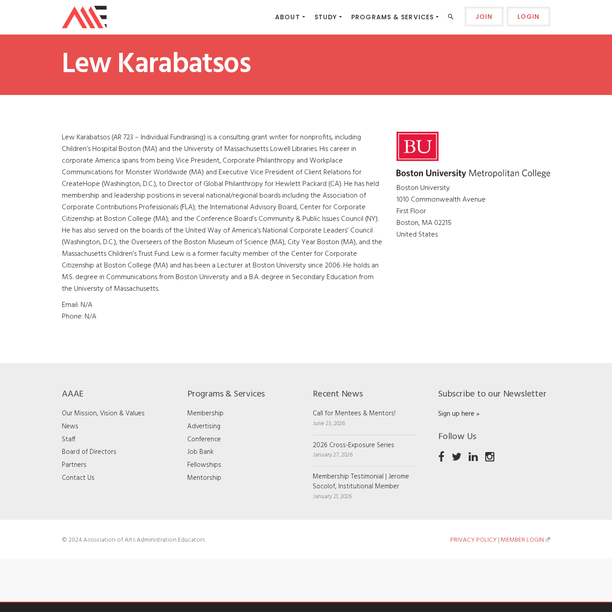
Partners (74, 465)
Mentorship (204, 478)
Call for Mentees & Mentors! (354, 413)
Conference (204, 439)
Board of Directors (89, 452)
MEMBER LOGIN (522, 540)
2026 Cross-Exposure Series (353, 445)
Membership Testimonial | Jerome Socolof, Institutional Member (361, 481)
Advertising (203, 426)
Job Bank (200, 452)
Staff (68, 439)
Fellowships (204, 465)
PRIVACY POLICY (473, 540)
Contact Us (78, 478)
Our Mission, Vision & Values (103, 413)
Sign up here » (458, 414)
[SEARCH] (452, 18)
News (70, 426)
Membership (205, 413)
